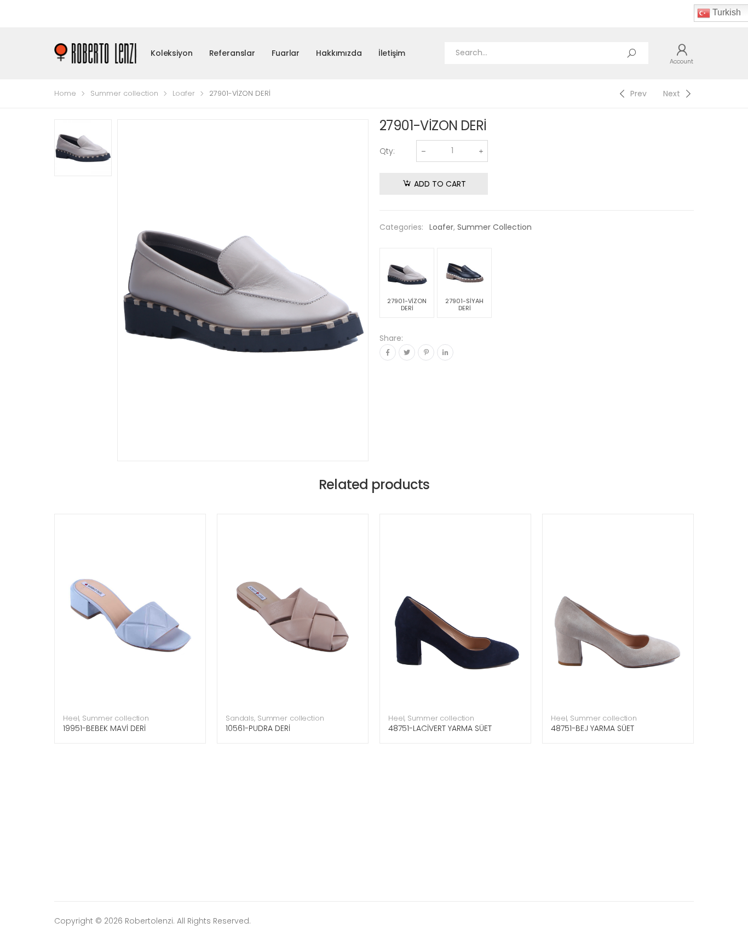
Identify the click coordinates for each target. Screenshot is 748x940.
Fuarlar (286, 53)
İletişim (391, 53)
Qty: (387, 151)
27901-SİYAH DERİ (464, 304)
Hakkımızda (339, 53)
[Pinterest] (426, 352)
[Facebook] (387, 352)
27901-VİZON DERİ (407, 304)
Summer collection (124, 93)
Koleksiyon (172, 53)
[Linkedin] (445, 352)
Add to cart (440, 183)
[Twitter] (407, 352)
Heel (71, 718)
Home (65, 93)
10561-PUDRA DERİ (258, 728)
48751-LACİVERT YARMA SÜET (440, 728)
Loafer (183, 93)
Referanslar (232, 53)
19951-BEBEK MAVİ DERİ (104, 728)
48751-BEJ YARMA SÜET (592, 728)
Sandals (240, 718)
